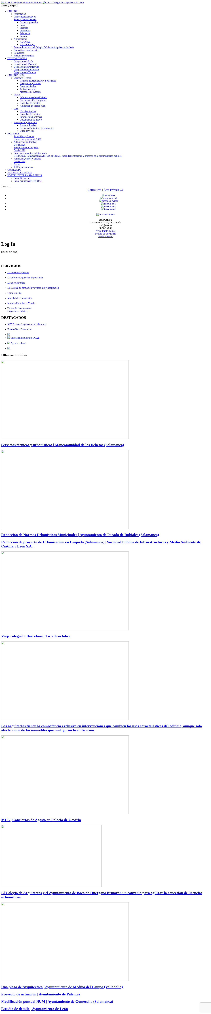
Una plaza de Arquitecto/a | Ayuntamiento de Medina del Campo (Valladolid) (62, 987)
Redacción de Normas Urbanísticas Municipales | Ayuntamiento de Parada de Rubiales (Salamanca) (80, 535)
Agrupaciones (20, 39)
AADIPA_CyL (27, 44)
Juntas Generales (28, 89)
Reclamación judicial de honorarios (37, 128)
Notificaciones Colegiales (26, 149)
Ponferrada (25, 30)
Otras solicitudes (28, 86)
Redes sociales (105, 236)
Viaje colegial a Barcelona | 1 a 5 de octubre (35, 636)
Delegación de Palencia (25, 64)
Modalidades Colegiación (19, 298)
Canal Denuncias (22, 178)
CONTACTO (14, 169)
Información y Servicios (25, 122)
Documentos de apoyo (31, 119)
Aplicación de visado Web (32, 105)
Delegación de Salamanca (26, 69)
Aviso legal (101, 231)
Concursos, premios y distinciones (68, 154)
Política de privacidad (105, 233)
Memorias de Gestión (30, 91)
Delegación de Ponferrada (26, 66)
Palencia (24, 27)
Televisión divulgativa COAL (25, 337)
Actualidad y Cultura (27, 137)
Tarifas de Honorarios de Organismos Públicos (19, 309)
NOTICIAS (13, 133)
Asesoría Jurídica (28, 125)
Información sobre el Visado (33, 97)
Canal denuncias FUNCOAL (28, 181)
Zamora (23, 36)
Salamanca (25, 33)
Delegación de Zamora (25, 72)
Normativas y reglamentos (26, 50)
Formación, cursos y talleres (27, 160)
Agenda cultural (18, 343)
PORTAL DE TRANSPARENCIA (24, 175)
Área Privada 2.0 (114, 189)
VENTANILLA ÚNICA (19, 172)
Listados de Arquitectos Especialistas (25, 277)
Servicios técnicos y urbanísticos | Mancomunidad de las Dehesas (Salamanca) (62, 445)
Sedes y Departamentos (25, 19)
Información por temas (31, 117)
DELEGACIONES (17, 58)
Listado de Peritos (16, 282)
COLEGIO (13, 11)
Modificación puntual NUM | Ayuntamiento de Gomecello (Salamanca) (57, 1001)
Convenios (19, 53)
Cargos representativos (25, 16)
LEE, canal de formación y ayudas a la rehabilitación (33, 287)
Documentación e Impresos (33, 100)
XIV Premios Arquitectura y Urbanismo (26, 324)
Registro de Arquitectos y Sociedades (38, 80)
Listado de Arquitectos (18, 272)
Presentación (20, 14)
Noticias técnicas (28, 111)
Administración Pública (25, 143)
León (22, 25)
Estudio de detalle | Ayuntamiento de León (34, 1009)
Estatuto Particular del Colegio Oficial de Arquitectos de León (44, 47)
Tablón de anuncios (23, 167)
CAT (16, 108)
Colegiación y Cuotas (30, 83)
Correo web (95, 189)
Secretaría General (23, 78)
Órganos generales (29, 22)
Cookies (111, 231)
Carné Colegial (14, 293)
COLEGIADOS (15, 75)
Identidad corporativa (24, 55)
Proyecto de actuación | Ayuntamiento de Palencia (40, 994)
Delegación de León (23, 61)
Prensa (17, 164)
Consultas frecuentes (30, 103)
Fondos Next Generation (19, 329)
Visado (17, 94)
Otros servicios (27, 130)
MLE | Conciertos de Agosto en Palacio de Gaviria (41, 820)
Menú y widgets (9, 5)
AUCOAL (25, 41)
